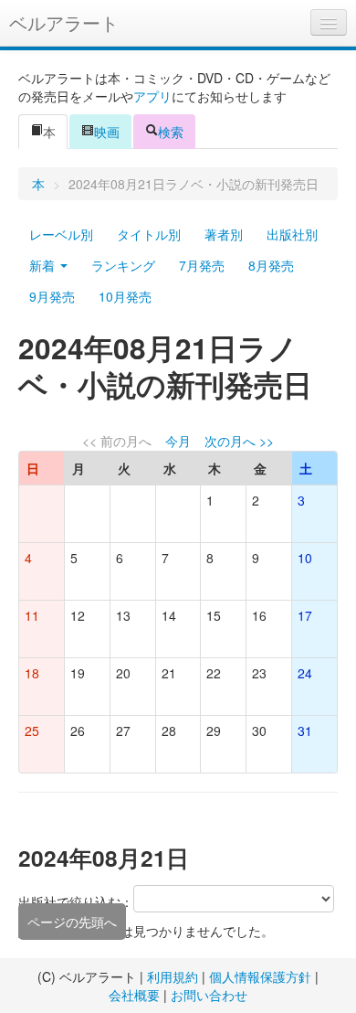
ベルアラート (64, 22)
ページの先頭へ (72, 921)
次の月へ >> (239, 441)
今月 (178, 441)
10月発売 (125, 296)
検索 (170, 132)
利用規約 (172, 976)
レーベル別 (61, 234)
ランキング (123, 265)
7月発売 (202, 265)
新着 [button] (43, 265)
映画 (107, 132)
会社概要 (134, 995)
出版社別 (292, 234)
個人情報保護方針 (260, 976)
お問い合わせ (209, 995)
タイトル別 (149, 234)
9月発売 (52, 296)
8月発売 (271, 265)
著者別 (223, 234)
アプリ (152, 96)
